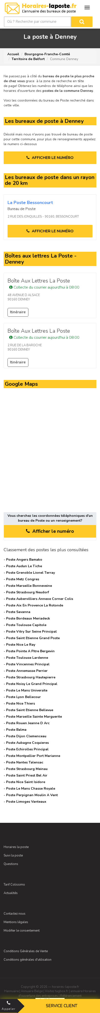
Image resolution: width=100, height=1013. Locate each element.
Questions (11, 864)
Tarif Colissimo (14, 884)
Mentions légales (16, 922)
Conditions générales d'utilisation (27, 960)
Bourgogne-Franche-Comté (47, 54)
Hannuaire (11, 991)
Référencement (71, 996)
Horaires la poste (16, 847)
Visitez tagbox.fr (56, 991)
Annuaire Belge (32, 991)
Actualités (11, 893)
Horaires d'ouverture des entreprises (57, 993)
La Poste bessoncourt (30, 202)
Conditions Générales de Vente (26, 951)
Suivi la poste (13, 855)
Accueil (13, 54)
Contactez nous (14, 913)
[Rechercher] (81, 21)
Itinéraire (18, 312)
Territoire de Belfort (28, 59)
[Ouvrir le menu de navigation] (87, 7)
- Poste (23, 559)
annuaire (76, 991)
